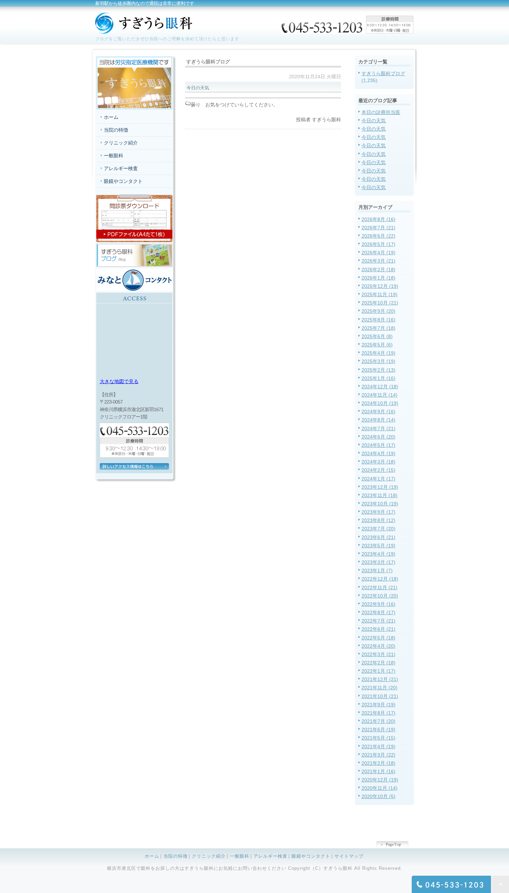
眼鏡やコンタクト (123, 181)
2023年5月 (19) (378, 545)
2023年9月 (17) (378, 512)
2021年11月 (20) (379, 687)
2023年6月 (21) (378, 537)
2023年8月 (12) (378, 520)
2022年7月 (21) (378, 621)
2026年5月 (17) (378, 244)
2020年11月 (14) (379, 788)
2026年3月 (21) (378, 261)
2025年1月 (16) (378, 378)
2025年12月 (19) (379, 286)
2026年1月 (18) (378, 278)
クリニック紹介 (121, 142)
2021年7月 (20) (378, 721)
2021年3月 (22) (378, 755)
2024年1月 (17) (378, 478)
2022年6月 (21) (378, 629)
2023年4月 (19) (378, 554)
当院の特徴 (116, 130)
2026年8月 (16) (378, 219)
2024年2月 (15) (378, 470)
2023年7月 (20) (378, 528)
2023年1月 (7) (377, 570)
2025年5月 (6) (377, 344)
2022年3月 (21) (378, 654)
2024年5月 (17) (378, 445)
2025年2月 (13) (378, 370)
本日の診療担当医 (380, 112)
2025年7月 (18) (378, 328)
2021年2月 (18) (378, 763)
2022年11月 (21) (379, 587)
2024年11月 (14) (379, 395)
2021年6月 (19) (378, 729)
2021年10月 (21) (379, 696)
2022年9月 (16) (378, 604)
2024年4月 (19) (378, 453)
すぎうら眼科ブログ (383, 73)
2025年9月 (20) (378, 311)
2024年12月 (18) (379, 386)
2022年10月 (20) (379, 596)
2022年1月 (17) (378, 671)
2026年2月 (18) (378, 269)
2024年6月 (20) (378, 437)
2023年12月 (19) (379, 487)
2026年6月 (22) (378, 236)
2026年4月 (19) (378, 252)
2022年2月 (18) (378, 662)
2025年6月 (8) (377, 336)
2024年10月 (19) (379, 403)
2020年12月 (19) (379, 780)
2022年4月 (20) (378, 646)
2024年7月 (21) (378, 428)
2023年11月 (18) (379, 495)
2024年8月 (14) (378, 420)
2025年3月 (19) (378, 361)
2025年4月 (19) (378, 353)
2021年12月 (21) (379, 679)
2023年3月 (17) (378, 562)
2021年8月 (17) (378, 713)
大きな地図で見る (119, 381)
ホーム (111, 117)
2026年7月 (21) (378, 227)
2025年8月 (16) (378, 319)
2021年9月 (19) (378, 704)
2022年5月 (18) (378, 637)
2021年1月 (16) (378, 771)
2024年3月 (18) (378, 462)
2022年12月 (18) (379, 579)
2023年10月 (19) (379, 503)
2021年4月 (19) (378, 746)
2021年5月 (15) (378, 738)
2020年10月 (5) (378, 796)
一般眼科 (113, 155)
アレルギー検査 (121, 168)
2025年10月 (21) (379, 303)
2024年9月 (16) (378, 411)
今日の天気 (373, 120)
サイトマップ (349, 856)
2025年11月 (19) (379, 294)
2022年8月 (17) (378, 612)
